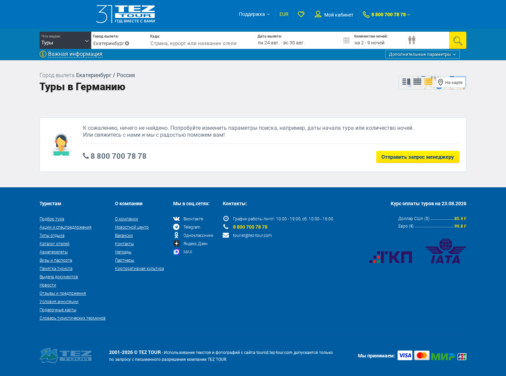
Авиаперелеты (54, 251)
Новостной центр (132, 226)
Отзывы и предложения (63, 293)
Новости (48, 284)
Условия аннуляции (59, 301)
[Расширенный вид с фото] (428, 82)
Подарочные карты (58, 309)
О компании (126, 218)
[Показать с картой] (406, 82)
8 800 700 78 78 (388, 14)
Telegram (191, 226)
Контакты (124, 243)
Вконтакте (193, 218)
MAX (187, 251)
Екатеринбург (108, 43)
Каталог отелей (55, 243)
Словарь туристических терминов (73, 317)
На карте (454, 82)
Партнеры (124, 260)
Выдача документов (59, 276)
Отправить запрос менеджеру (417, 156)
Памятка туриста (56, 268)
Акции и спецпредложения (66, 226)
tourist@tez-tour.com (252, 235)
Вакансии (124, 235)
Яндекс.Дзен (195, 243)
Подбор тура (52, 218)
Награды (123, 251)
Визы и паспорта (56, 260)
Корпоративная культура (139, 268)
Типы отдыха (52, 235)
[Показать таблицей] (417, 82)
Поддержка (252, 14)
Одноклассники (198, 235)
